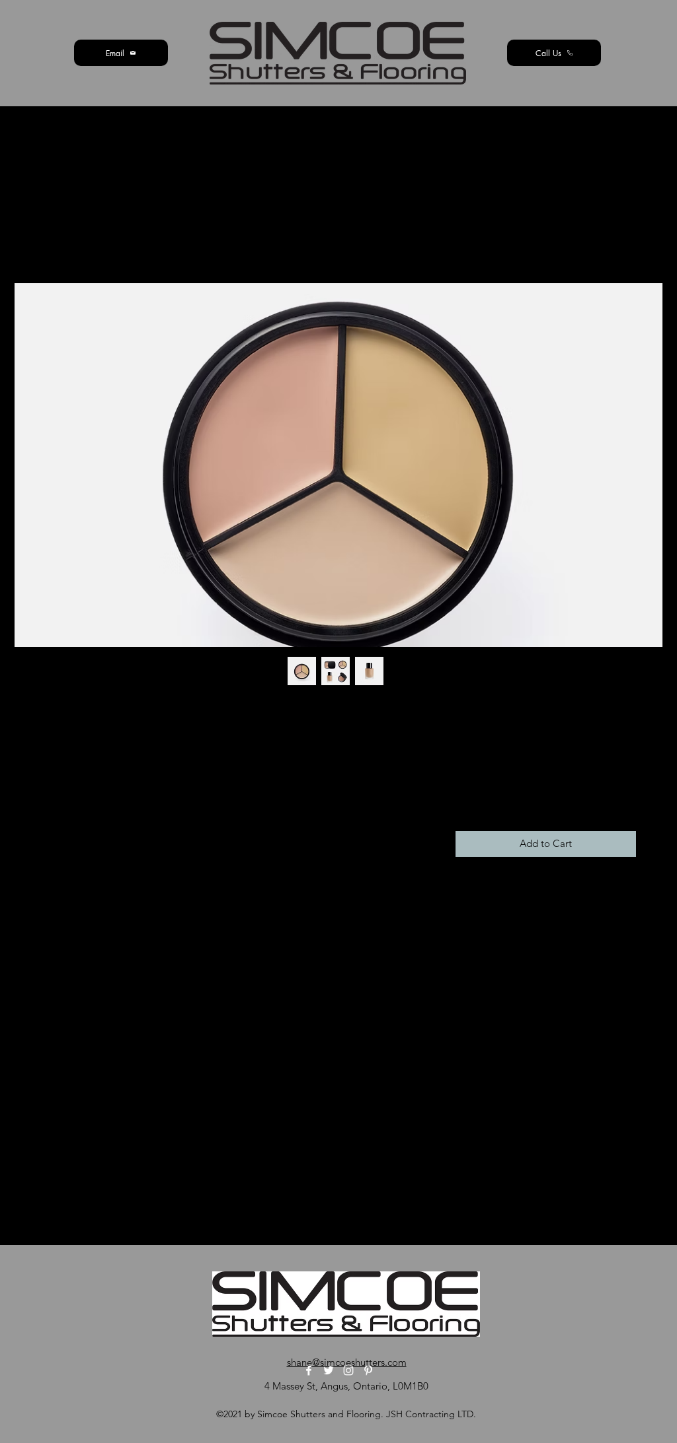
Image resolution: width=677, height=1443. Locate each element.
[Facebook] (308, 1370)
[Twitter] (328, 1370)
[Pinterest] (368, 1370)
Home (56, 234)
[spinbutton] (486, 798)
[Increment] (505, 798)
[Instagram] (348, 1370)
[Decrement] (466, 798)
